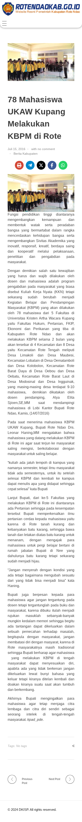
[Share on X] (41, 165)
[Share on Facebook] (52, 165)
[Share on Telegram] (30, 165)
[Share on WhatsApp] (63, 165)
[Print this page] (19, 165)
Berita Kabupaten (26, 153)
